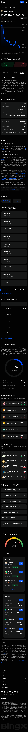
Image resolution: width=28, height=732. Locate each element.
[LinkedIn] (15, 692)
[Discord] (7, 692)
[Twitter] (2, 692)
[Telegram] (4, 692)
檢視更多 (13, 589)
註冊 (22, 2)
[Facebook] (10, 692)
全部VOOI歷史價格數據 (6, 338)
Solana (2, 179)
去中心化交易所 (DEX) (21, 173)
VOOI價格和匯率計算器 (6, 293)
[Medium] (17, 692)
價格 (6, 7)
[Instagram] (12, 692)
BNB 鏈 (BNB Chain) (13, 178)
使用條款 (4, 653)
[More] (20, 692)
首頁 (2, 7)
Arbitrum (21, 178)
